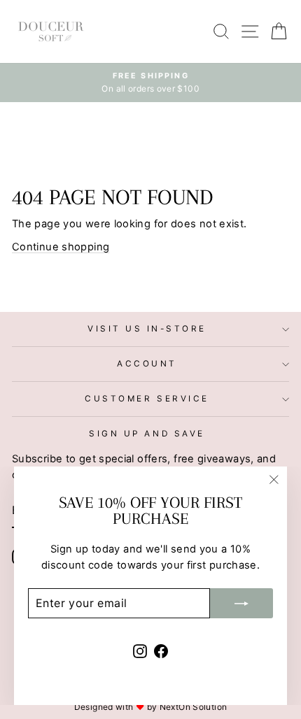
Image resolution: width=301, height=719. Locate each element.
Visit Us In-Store (147, 329)
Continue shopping (60, 247)
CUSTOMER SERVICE (147, 399)
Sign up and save (147, 434)
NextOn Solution (193, 707)
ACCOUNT (147, 364)
